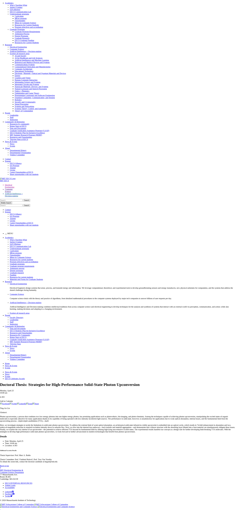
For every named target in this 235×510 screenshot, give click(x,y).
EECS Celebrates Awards (15, 379)
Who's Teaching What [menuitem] (18, 240)
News (12, 144)
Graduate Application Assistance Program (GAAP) (29, 131)
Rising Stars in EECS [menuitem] (18, 337)
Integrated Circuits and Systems (27, 84)
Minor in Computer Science (25, 23)
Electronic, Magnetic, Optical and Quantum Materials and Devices (40, 73)
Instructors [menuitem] (14, 324)
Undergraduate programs (19, 14)
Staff (11, 117)
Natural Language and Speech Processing (31, 89)
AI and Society (20, 56)
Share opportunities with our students (24, 174)
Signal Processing (21, 104)
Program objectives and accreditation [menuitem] (24, 262)
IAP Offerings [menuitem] (15, 244)
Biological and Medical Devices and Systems (32, 62)
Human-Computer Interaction (26, 80)
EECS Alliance (16, 163)
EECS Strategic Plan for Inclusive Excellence (27, 133)
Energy (17, 76)
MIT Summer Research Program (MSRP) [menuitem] (26, 342)
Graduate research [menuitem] (17, 273)
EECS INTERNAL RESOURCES (18, 483)
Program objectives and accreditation (29, 27)
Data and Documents (18, 128)
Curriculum (19, 16)
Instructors (14, 120)
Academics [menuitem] (9, 238)
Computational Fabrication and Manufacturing (32, 67)
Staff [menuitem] (11, 322)
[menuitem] (122, 284)
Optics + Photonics (22, 91)
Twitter (7, 496)
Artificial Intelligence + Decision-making (25, 51)
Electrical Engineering (18, 47)
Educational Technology (24, 71)
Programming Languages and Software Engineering (35, 95)
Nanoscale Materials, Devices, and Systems (31, 87)
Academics (9, 3)
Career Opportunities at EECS (21, 172)
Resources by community (19, 124)
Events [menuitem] (12, 350)
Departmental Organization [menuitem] (20, 357)
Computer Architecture (23, 69)
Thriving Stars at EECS (19, 139)
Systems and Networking (24, 106)
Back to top (4, 466)
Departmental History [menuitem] (18, 355)
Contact (8, 159)
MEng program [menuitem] (16, 253)
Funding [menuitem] (13, 275)
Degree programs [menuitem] (16, 271)
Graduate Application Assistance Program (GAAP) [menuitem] (29, 339)
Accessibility (10, 488)
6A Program (14, 166)
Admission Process (22, 34)
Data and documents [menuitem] (18, 328)
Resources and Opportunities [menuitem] (21, 333)
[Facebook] (5, 404)
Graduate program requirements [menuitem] (22, 266)
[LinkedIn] (21, 404)
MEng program (21, 18)
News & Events (11, 142)
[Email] (29, 404)
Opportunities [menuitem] (15, 255)
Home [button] (7, 363)
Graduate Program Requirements (27, 32)
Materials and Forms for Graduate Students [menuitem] (26, 279)
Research (8, 45)
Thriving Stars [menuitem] (15, 344)
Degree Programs (21, 36)
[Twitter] (13, 404)
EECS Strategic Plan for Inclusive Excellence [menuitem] (27, 331)
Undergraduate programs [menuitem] (19, 249)
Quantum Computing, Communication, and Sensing (35, 98)
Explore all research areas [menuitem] (19, 313)
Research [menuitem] (8, 282)
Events (12, 146)
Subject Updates (16, 7)
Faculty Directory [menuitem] (16, 317)
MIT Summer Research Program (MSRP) (26, 135)
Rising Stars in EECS (18, 126)
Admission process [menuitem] (17, 268)
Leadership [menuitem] (14, 320)
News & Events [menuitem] (11, 346)
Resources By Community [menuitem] (20, 335)
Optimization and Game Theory (27, 93)
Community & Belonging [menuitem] (15, 326)
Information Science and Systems (27, 82)
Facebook (8, 494)
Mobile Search (6, 203)
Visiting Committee (17, 155)
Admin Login (10, 485)
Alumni (13, 168)
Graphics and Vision (22, 78)
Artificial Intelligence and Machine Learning (32, 60)
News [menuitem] (12, 348)
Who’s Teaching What (18, 5)
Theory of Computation (24, 111)
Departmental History (18, 150)
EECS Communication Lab (20, 12)
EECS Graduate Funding (24, 40)
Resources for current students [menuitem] (21, 260)
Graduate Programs (17, 29)
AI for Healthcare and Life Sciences (28, 58)
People (7, 113)
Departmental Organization (20, 153)
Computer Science (17, 49)
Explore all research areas (19, 54)
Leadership (14, 115)
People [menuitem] (7, 315)
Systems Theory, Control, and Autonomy (30, 109)
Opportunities (20, 21)
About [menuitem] (7, 353)
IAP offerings (15, 10)
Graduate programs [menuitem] (17, 264)
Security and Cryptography (25, 102)
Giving (12, 170)
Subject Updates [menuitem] (16, 242)
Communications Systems (25, 65)
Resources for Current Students (27, 25)
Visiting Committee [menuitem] (17, 359)
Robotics (18, 100)
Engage (8, 161)
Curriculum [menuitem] (14, 251)
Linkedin (8, 492)
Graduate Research (22, 38)
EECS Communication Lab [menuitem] (20, 246)
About (7, 148)
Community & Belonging (15, 122)
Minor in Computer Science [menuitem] (20, 257)
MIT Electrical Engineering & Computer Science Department (12, 471)
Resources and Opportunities (21, 137)
